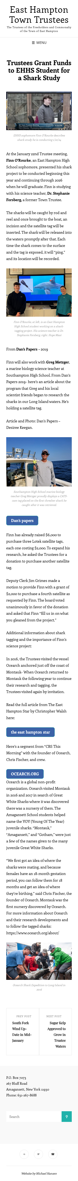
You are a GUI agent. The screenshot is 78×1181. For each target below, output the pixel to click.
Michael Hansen (46, 1173)
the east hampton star (30, 732)
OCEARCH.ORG (25, 773)
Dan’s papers (22, 520)
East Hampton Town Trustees (39, 14)
